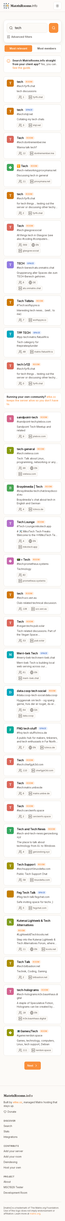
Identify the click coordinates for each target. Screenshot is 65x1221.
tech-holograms (28, 990)
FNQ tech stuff (27, 728)
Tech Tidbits (25, 301)
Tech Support (26, 864)
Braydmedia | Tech (29, 486)
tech (20, 82)
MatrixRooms (18, 1096)
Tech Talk (23, 962)
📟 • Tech (23, 559)
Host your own (12, 1167)
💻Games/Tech (27, 1031)
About (7, 1181)
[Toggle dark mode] (57, 6)
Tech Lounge (26, 522)
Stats (6, 1131)
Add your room (12, 1156)
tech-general (26, 449)
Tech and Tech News (31, 829)
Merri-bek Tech (27, 653)
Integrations (11, 1136)
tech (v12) (23, 364)
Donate (12, 1111)
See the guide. (21, 67)
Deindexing (10, 1162)
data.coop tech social (31, 691)
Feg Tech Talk (26, 892)
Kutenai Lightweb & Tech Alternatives (33, 923)
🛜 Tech (22, 166)
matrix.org (35, 1213)
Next (30, 1065)
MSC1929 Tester (13, 1187)
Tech (20, 138)
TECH (20, 263)
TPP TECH (24, 332)
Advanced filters (21, 36)
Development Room (15, 1192)
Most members (46, 48)
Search (8, 1125)
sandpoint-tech (27, 417)
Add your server (13, 1151)
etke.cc (17, 1102)
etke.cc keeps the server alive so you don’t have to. (32, 400)
